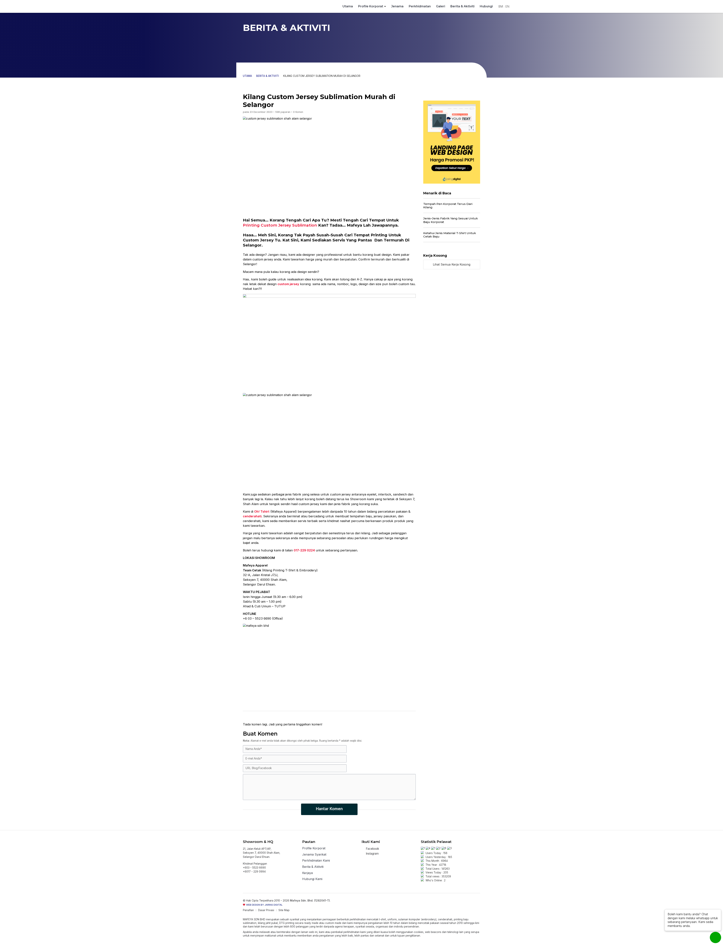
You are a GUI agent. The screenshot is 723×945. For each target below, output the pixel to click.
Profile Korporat (370, 6)
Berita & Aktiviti (462, 6)
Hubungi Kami (312, 879)
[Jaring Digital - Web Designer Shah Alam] (451, 142)
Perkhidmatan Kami (316, 860)
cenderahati (252, 516)
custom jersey (288, 284)
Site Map (284, 910)
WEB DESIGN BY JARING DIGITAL (264, 904)
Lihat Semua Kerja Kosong (451, 264)
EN (507, 6)
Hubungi (486, 6)
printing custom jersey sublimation (280, 225)
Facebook (372, 848)
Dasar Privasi (266, 910)
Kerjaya (307, 873)
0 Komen (298, 112)
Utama (347, 6)
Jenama (397, 6)
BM (500, 6)
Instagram (372, 853)
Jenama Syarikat (314, 854)
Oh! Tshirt (261, 511)
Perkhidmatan (420, 6)
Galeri (440, 6)
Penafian (248, 910)
